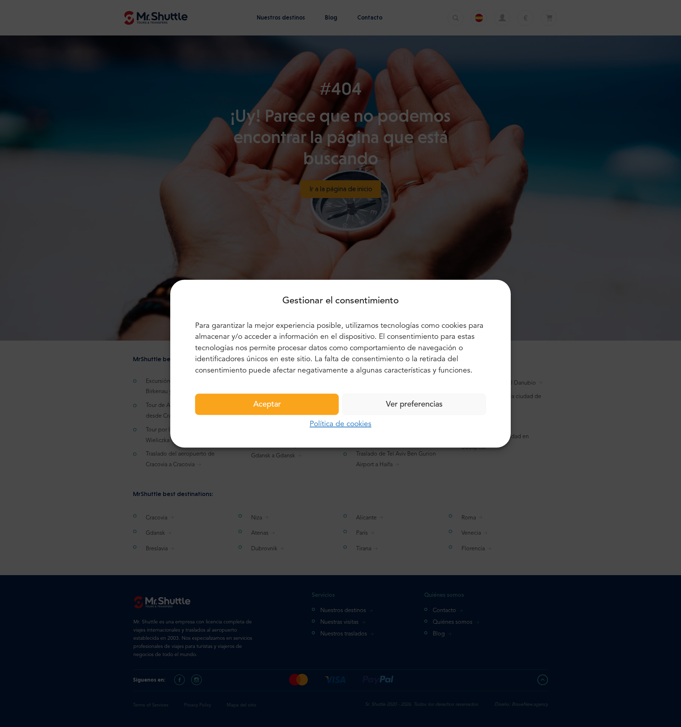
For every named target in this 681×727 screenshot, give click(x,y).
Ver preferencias (414, 404)
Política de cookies (340, 424)
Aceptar (267, 404)
